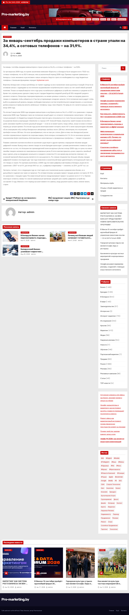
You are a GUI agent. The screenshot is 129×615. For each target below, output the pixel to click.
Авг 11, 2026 (72, 587)
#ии (112, 466)
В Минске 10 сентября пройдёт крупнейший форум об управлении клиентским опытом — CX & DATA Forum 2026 (112, 90)
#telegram (105, 462)
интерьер (111, 503)
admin (18, 53)
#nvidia (116, 458)
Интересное (104, 311)
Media (110, 481)
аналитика (109, 488)
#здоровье (105, 466)
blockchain (119, 477)
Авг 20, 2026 (9, 587)
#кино (118, 466)
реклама (103, 19)
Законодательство (107, 306)
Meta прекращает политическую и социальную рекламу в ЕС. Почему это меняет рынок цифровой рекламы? (112, 137)
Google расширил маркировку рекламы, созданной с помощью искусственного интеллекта (112, 267)
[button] (120, 27)
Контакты (32, 28)
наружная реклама (107, 511)
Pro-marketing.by (15, 14)
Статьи (103, 378)
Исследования (105, 321)
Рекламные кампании (108, 373)
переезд (116, 514)
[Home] (5, 27)
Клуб (22, 28)
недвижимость (106, 514)
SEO (109, 19)
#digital (109, 458)
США (102, 484)
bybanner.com (43, 80)
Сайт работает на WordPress (11, 611)
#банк (114, 462)
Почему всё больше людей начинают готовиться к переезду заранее (80, 237)
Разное (103, 364)
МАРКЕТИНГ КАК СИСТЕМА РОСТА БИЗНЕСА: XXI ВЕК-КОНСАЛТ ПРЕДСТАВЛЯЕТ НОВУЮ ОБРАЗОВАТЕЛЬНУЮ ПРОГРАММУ (112, 219)
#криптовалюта (114, 469)
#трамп (104, 477)
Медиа (102, 335)
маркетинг (96, 19)
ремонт (114, 19)
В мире (103, 302)
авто (102, 488)
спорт (110, 522)
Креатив (103, 325)
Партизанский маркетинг (109, 354)
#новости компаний (79, 19)
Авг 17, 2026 (41, 587)
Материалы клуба (107, 183)
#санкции (120, 473)
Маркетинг (104, 330)
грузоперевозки (106, 499)
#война (121, 462)
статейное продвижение (109, 525)
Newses (26, 611)
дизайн (103, 503)
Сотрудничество (106, 195)
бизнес (89, 19)
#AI (102, 458)
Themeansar (38, 611)
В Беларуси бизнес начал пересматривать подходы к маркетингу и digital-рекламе (112, 124)
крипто (103, 507)
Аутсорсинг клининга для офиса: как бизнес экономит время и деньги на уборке (112, 398)
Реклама (103, 369)
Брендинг (104, 292)
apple (111, 477)
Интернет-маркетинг (108, 316)
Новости (103, 345)
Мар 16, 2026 (25, 254)
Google (103, 481)
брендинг (113, 492)
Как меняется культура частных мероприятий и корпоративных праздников (112, 256)
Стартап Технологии (113, 484)
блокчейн (104, 492)
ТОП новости (105, 383)
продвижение (122, 19)
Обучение (104, 349)
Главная (13, 28)
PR (116, 481)
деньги (116, 499)
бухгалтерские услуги (108, 496)
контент (119, 503)
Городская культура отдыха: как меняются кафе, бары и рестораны (112, 246)
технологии (114, 529)
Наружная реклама (107, 340)
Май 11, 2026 (25, 240)
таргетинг (104, 529)
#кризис (104, 469)
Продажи (103, 359)
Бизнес (103, 287)
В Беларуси (7, 37)
